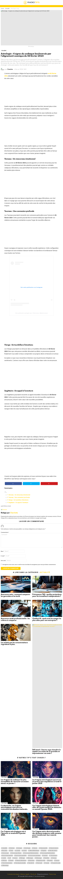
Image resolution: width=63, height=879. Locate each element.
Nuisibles (46, 858)
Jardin (4, 858)
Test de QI (31, 863)
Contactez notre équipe (13, 874)
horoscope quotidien (21, 855)
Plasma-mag (52, 874)
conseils (18, 850)
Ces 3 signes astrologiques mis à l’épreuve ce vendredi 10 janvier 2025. (13, 833)
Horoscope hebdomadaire (31, 853)
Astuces (35, 848)
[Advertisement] (31, 92)
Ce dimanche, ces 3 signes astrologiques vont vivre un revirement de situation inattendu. (14, 807)
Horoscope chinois (16, 853)
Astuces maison (54, 848)
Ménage (22, 858)
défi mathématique (34, 850)
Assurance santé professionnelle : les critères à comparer (15, 619)
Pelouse (5, 860)
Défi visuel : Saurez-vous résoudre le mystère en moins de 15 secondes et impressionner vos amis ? (46, 751)
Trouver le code (56, 863)
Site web (3, 560)
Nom (2, 551)
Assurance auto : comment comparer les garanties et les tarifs (15, 595)
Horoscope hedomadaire (48, 853)
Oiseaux (54, 858)
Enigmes (44, 850)
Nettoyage (39, 858)
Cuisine (24, 850)
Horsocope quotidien (34, 855)
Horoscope (6, 853)
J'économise (53, 855)
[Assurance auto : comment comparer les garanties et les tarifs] (16, 584)
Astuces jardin (43, 848)
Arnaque (19, 848)
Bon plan (5, 850)
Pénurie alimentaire (21, 860)
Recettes (50, 860)
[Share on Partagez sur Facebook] (13, 483)
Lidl (10, 858)
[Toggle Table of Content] (5, 492)
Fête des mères (53, 850)
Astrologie (6, 506)
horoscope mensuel (8, 855)
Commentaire (5, 532)
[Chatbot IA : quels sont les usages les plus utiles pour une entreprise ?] (47, 608)
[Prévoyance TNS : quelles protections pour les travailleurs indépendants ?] (47, 584)
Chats (11, 850)
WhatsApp (5, 865)
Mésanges (30, 858)
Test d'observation (7, 863)
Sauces (57, 860)
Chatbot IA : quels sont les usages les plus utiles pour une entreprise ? (46, 619)
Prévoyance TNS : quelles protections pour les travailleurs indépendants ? (47, 595)
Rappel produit (41, 860)
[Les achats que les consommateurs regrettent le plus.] (16, 632)
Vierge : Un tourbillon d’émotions (18, 500)
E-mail (3, 556)
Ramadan (31, 860)
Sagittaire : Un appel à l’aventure (18, 502)
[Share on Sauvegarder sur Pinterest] (49, 483)
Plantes (11, 860)
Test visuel (39, 863)
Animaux (12, 848)
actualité (5, 848)
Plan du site (33, 874)
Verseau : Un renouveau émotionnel (19, 495)
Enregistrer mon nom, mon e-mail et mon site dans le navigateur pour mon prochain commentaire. (29, 564)
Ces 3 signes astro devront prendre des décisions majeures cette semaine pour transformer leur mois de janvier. (46, 834)
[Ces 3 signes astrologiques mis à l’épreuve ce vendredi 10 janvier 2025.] (16, 821)
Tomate (47, 863)
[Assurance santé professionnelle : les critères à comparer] (16, 608)
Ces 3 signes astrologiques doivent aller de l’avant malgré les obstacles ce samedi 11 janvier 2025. (46, 807)
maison (15, 858)
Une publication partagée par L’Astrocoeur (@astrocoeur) (31, 313)
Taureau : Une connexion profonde (19, 497)
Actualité (45, 572)
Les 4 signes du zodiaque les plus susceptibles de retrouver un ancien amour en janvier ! (15, 781)
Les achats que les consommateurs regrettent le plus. (14, 643)
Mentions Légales (24, 874)
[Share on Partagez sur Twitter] (31, 483)
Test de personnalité (20, 863)
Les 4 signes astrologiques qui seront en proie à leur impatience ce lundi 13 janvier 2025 (46, 781)
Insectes (45, 855)
